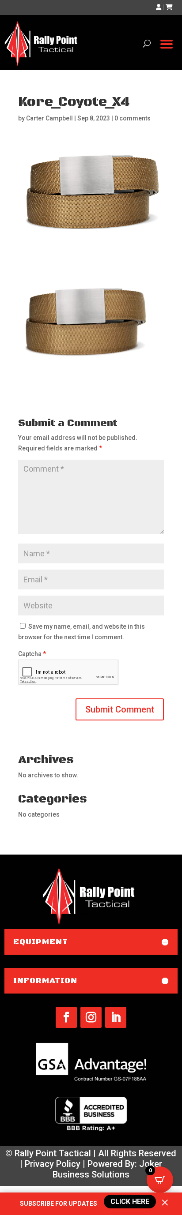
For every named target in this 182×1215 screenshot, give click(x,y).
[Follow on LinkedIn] (115, 1017)
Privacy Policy (52, 1164)
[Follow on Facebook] (66, 1017)
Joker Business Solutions (107, 1169)
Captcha (32, 653)
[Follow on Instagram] (91, 1017)
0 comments (132, 118)
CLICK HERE (128, 1201)
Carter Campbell (49, 118)
